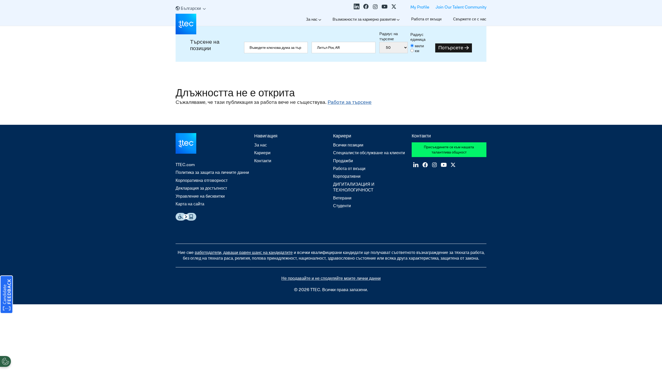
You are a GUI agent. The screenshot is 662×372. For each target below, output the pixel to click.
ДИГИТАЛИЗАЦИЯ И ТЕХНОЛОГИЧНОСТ (353, 187)
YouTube (384, 6)
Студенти (342, 205)
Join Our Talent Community (460, 7)
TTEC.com (185, 164)
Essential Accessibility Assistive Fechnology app (186, 217)
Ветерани (342, 198)
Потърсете (450, 47)
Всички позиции (348, 145)
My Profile (419, 7)
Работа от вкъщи (426, 19)
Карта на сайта (190, 204)
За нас (312, 19)
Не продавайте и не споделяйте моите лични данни (331, 278)
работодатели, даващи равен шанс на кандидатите (244, 252)
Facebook (366, 6)
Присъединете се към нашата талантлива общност (449, 149)
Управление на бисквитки (200, 196)
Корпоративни (346, 176)
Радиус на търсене (388, 36)
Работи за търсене (350, 102)
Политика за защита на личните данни (212, 172)
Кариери (262, 153)
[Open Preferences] (5, 361)
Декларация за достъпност (201, 188)
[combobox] (343, 47)
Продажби (343, 161)
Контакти (262, 161)
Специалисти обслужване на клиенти (369, 153)
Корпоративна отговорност (202, 180)
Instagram (375, 6)
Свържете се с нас (469, 19)
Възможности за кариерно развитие (364, 19)
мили (419, 45)
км (417, 50)
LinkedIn (356, 6)
